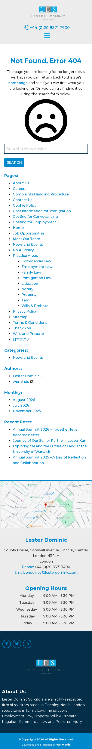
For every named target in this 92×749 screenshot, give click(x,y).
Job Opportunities (29, 233)
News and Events (28, 244)
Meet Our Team (26, 239)
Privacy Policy (25, 311)
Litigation (29, 283)
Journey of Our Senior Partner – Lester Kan (49, 441)
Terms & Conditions (30, 323)
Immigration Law (36, 278)
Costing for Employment (34, 222)
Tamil (26, 300)
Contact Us (23, 200)
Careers (19, 189)
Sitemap (20, 317)
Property (29, 295)
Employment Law (36, 267)
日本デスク (21, 339)
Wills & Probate (34, 306)
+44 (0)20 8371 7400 (50, 27)
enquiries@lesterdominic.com (52, 572)
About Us (21, 183)
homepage (18, 83)
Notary (27, 289)
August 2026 (24, 400)
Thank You (22, 328)
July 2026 (21, 405)
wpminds (21, 382)
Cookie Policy (25, 205)
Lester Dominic (26, 376)
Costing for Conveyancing (35, 217)
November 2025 (27, 411)
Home (18, 228)
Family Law (31, 272)
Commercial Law (36, 261)
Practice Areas (25, 256)
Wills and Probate (28, 334)
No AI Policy (23, 250)
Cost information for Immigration (42, 211)
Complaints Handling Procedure (41, 194)
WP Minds (63, 744)
